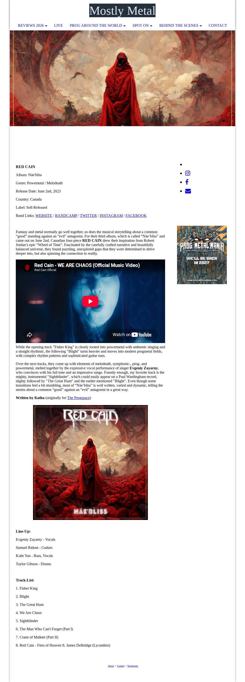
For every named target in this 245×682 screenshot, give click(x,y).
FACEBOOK (136, 216)
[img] (217, 11)
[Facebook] (187, 182)
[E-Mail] (188, 191)
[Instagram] (187, 173)
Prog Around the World (96, 25)
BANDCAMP (66, 216)
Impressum (133, 666)
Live (58, 25)
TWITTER (88, 216)
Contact (218, 25)
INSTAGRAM (111, 216)
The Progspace (78, 398)
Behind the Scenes (178, 25)
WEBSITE (43, 216)
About (111, 666)
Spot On (141, 25)
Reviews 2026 (31, 25)
